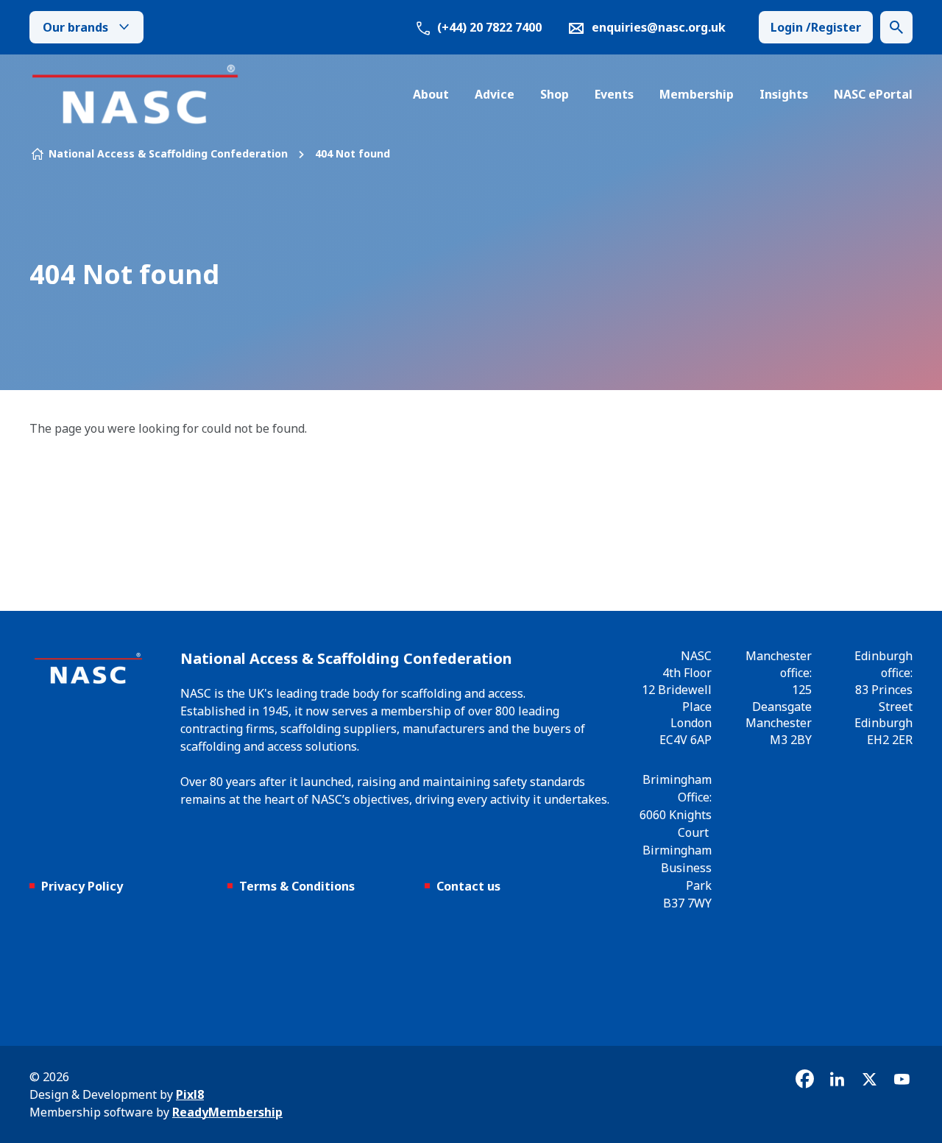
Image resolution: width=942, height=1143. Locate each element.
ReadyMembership (227, 1112)
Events (614, 94)
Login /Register (816, 27)
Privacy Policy (82, 886)
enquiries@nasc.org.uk (659, 27)
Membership (696, 94)
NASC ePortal (873, 94)
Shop (554, 94)
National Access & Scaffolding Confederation (168, 153)
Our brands (75, 27)
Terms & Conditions (297, 886)
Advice (494, 94)
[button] (896, 27)
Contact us (468, 886)
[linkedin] (837, 1079)
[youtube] (901, 1079)
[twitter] (869, 1079)
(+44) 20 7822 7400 (488, 27)
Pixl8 (190, 1094)
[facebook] (804, 1079)
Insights (783, 94)
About (431, 94)
